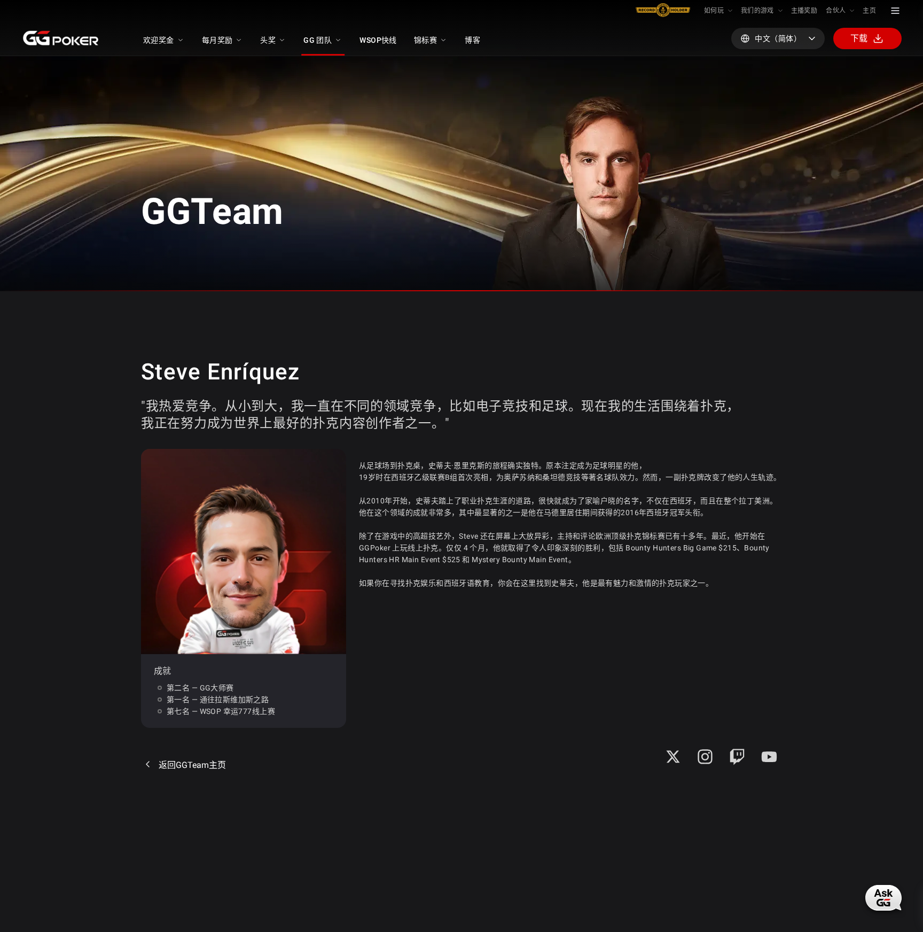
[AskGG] (883, 898)
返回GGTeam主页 (192, 765)
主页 (869, 10)
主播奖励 (804, 10)
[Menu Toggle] (895, 10)
